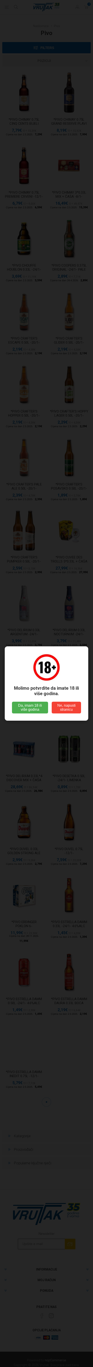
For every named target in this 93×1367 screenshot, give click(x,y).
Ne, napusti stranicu (66, 707)
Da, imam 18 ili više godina (30, 707)
